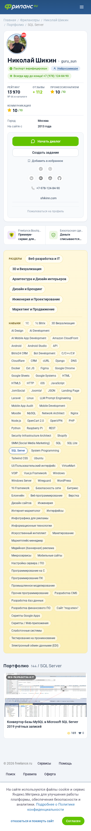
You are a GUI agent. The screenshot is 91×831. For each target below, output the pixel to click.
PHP (72, 420)
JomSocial (18, 390)
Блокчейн (17, 495)
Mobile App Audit (22, 405)
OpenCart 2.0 (35, 420)
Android (16, 346)
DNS (74, 360)
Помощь (65, 763)
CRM (34, 360)
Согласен (73, 821)
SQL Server (18, 450)
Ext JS (30, 368)
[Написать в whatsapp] (50, 169)
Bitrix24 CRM (19, 353)
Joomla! (36, 390)
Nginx (74, 413)
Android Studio (37, 346)
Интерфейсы (55, 510)
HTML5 (16, 383)
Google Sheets (20, 375)
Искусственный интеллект (28, 533)
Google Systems (46, 375)
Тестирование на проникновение (33, 638)
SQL (58, 443)
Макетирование (63, 533)
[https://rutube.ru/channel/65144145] (41, 178)
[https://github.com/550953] (59, 178)
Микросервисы (21, 555)
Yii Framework (20, 488)
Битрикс (72, 488)
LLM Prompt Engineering (55, 398)
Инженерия (45, 503)
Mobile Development (52, 405)
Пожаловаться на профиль (45, 211)
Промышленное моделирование (33, 585)
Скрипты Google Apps (25, 615)
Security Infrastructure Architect (31, 435)
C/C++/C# (68, 353)
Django (60, 360)
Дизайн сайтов (21, 503)
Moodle (16, 413)
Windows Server (21, 480)
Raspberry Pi (35, 428)
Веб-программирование (46, 495)
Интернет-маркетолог (25, 510)
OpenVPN (56, 420)
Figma (45, 368)
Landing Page (70, 390)
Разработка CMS (66, 593)
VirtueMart (68, 465)
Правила (30, 774)
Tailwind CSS (19, 458)
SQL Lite (72, 443)
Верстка (74, 495)
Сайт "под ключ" (67, 608)
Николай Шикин (31, 60)
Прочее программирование (29, 593)
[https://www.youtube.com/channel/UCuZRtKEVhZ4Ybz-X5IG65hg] (50, 178)
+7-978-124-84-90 (48, 188)
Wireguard (44, 480)
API (55, 346)
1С (27, 323)
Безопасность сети (48, 488)
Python (16, 428)
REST (52, 428)
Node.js (16, 420)
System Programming (45, 450)
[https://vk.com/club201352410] (31, 178)
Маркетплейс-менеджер (27, 540)
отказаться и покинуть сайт (32, 821)
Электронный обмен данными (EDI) (34, 645)
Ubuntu (38, 458)
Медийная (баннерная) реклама (32, 548)
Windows (59, 473)
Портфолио (16, 665)
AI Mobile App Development (28, 338)
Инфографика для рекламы (29, 518)
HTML (66, 375)
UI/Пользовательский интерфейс (33, 465)
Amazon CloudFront (65, 338)
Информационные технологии (31, 525)
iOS (42, 383)
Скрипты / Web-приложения (30, 623)
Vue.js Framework (35, 473)
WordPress (64, 480)
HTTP (30, 383)
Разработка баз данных (27, 600)
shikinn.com (48, 198)
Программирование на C (28, 570)
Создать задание (45, 152)
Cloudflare (17, 360)
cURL (46, 360)
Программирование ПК (27, 578)
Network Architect (53, 413)
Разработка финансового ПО (30, 608)
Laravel (16, 398)
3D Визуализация (63, 323)
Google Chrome (65, 368)
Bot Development (44, 353)
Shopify (62, 435)
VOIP (14, 473)
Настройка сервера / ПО (27, 563)
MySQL (31, 413)
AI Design (17, 330)
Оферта (50, 774)
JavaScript (57, 383)
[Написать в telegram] (41, 169)
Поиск (10, 774)
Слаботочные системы (26, 630)
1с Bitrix (40, 323)
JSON (51, 390)
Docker (15, 368)
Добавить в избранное (47, 161)
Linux (30, 398)
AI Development (39, 330)
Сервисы (44, 763)
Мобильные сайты (50, 555)
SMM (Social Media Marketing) (30, 443)
